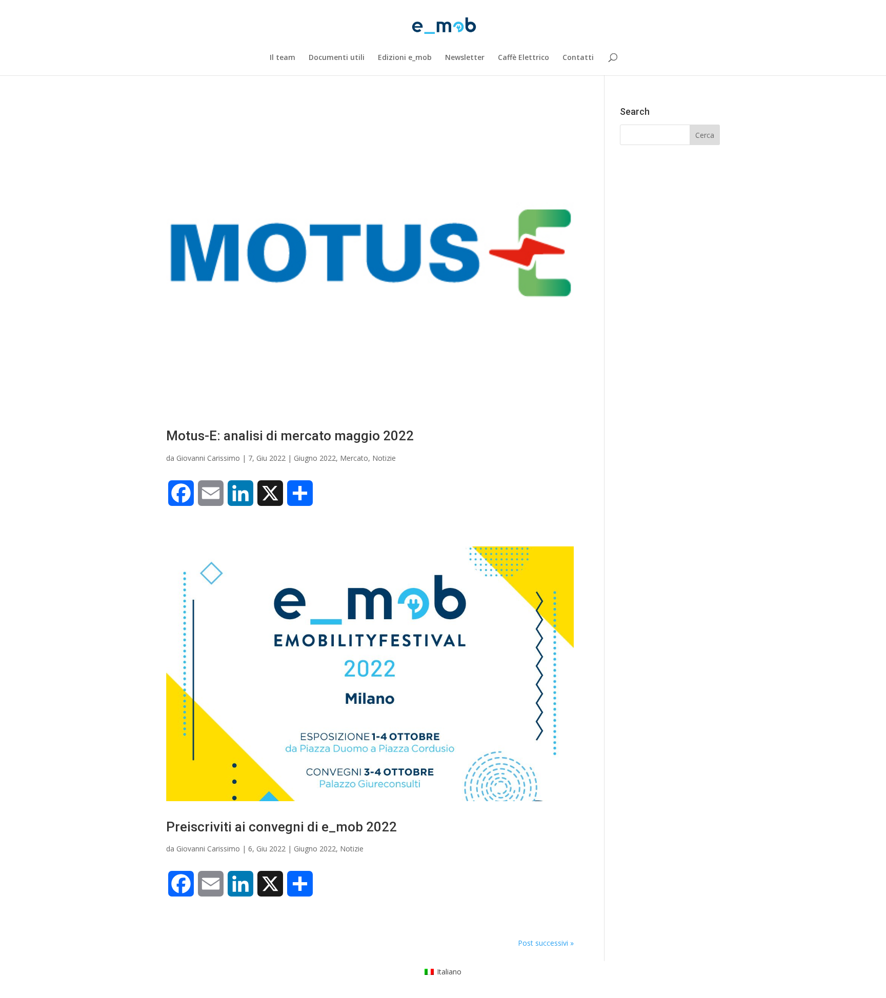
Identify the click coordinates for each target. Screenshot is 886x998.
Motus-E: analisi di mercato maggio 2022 (290, 435)
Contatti (578, 58)
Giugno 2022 (315, 458)
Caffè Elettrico (523, 58)
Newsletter (465, 58)
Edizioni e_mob (405, 58)
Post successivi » (546, 943)
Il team (282, 58)
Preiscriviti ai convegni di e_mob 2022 (281, 826)
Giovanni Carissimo (208, 458)
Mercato (354, 458)
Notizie (384, 458)
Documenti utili (337, 58)
